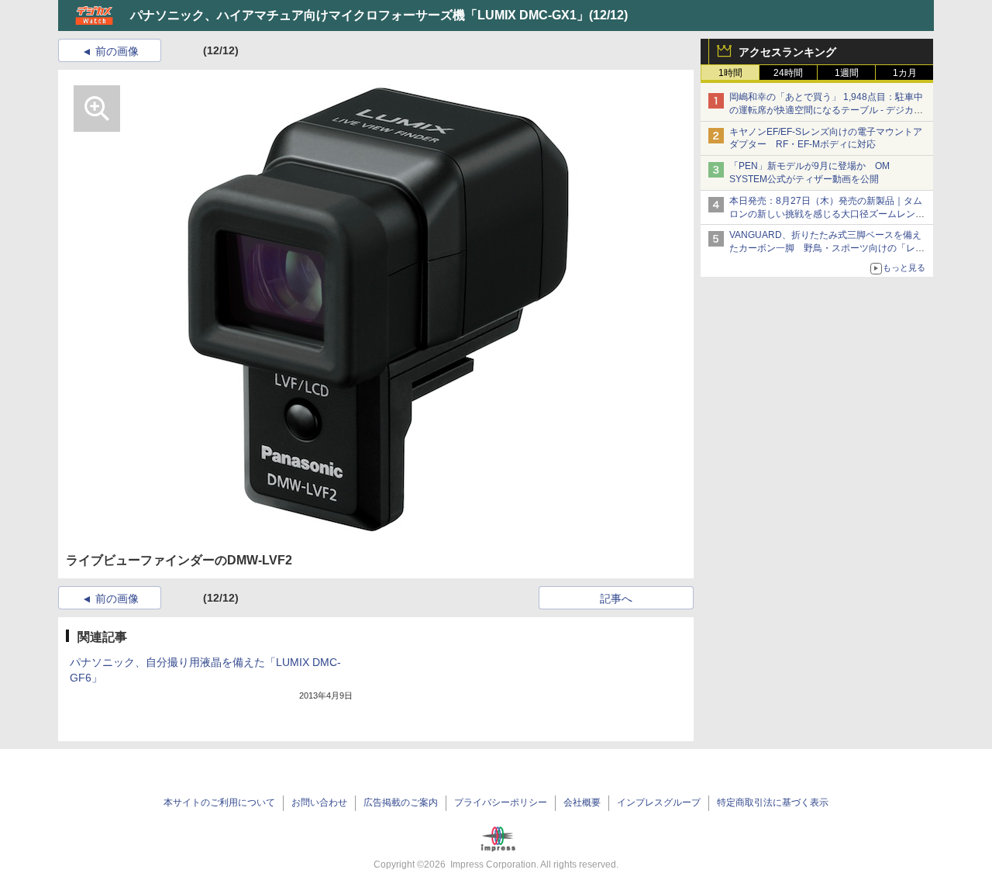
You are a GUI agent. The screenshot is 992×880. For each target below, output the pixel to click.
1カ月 (905, 72)
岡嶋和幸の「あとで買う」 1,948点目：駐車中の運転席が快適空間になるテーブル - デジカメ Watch (826, 110)
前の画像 (117, 51)
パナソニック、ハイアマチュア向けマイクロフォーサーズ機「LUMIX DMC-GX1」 (359, 15)
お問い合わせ (319, 802)
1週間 (847, 72)
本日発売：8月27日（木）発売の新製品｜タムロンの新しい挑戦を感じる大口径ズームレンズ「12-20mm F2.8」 (827, 214)
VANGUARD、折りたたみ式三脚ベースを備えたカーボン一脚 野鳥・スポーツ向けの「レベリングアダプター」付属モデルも (827, 248)
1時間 (730, 72)
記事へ (616, 598)
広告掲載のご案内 (400, 802)
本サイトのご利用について (219, 802)
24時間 (788, 72)
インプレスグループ (659, 802)
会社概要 (582, 802)
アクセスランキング (787, 52)
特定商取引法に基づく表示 (772, 802)
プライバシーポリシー (500, 802)
